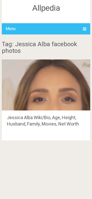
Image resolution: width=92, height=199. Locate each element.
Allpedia (46, 8)
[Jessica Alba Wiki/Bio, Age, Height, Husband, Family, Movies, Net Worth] (46, 84)
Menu (11, 28)
